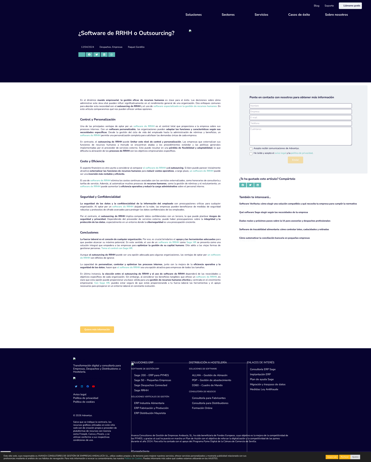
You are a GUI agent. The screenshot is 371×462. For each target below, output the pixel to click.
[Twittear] (96, 54)
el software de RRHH (154, 167)
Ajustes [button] (355, 457)
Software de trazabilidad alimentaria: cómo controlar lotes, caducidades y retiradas (284, 229)
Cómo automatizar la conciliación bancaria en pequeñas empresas (274, 238)
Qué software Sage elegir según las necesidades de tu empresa (273, 212)
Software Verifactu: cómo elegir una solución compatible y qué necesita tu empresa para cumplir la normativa (298, 203)
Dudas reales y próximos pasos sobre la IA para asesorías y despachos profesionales (284, 220)
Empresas (117, 47)
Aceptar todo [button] (332, 457)
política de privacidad (302, 153)
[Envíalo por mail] (81, 54)
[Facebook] (88, 386)
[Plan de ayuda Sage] (121, 317)
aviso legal (280, 153)
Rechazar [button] (345, 457)
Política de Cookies (133, 458)
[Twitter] (76, 386)
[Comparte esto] (89, 54)
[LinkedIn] (82, 386)
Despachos (105, 47)
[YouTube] (93, 386)
